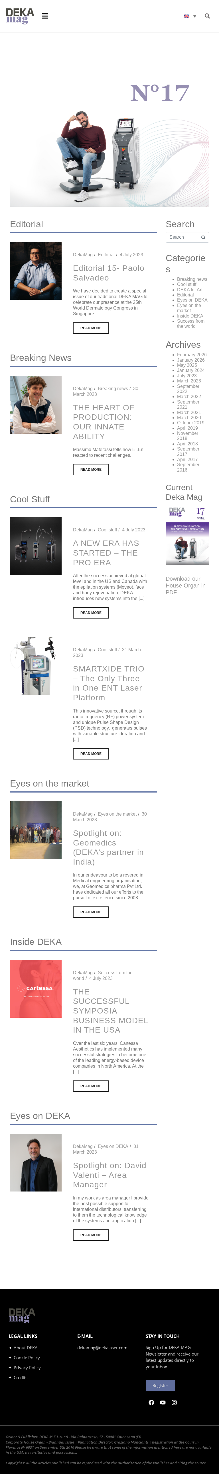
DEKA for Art (189, 289)
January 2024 (191, 370)
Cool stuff (107, 529)
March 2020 (189, 417)
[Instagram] (174, 1402)
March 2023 (189, 380)
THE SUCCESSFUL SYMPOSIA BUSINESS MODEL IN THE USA (110, 1010)
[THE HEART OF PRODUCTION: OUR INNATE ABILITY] (36, 404)
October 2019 (190, 422)
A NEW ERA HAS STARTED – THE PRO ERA (106, 553)
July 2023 (187, 375)
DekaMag (83, 254)
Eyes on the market (117, 814)
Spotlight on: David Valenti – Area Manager (110, 1175)
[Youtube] (163, 1402)
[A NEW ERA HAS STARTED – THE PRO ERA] (36, 545)
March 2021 (189, 412)
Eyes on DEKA (113, 1146)
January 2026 (191, 360)
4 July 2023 (131, 254)
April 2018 (187, 443)
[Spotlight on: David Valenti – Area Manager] (36, 1162)
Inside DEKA (190, 316)
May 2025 (187, 365)
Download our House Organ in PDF (186, 585)
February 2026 (192, 354)
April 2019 (187, 428)
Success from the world (190, 324)
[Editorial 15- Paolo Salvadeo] (36, 270)
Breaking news (113, 388)
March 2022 (189, 396)
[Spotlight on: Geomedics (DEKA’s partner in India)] (36, 830)
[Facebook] (151, 1402)
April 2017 (187, 459)
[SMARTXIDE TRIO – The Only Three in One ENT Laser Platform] (36, 665)
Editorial (106, 254)
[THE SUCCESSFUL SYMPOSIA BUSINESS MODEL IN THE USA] (36, 988)
